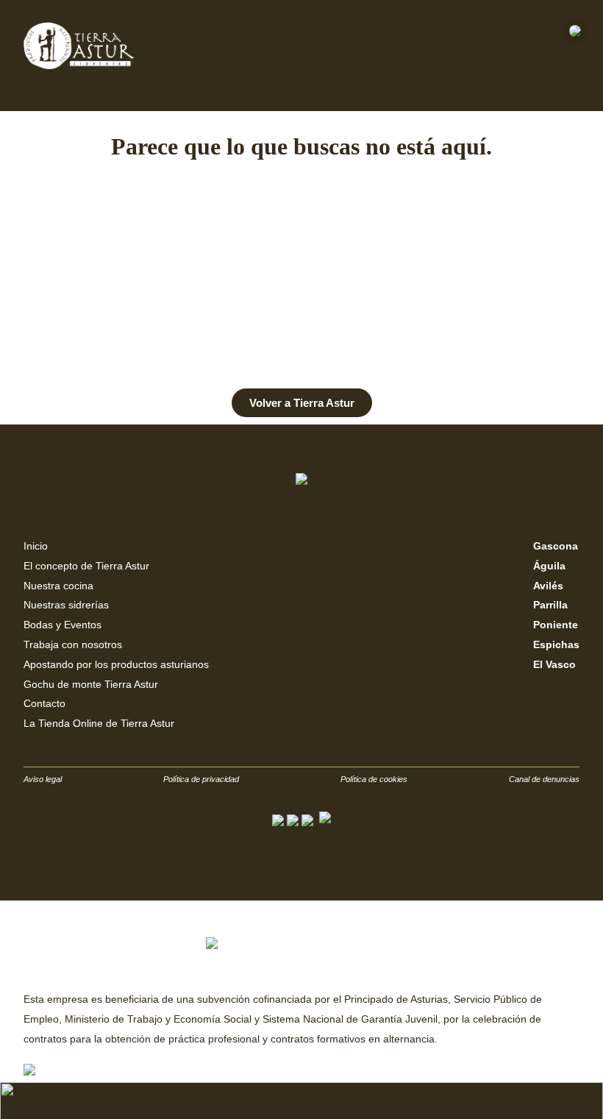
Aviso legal (43, 779)
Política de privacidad (201, 779)
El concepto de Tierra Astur (86, 566)
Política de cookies (373, 779)
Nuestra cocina (58, 586)
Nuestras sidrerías (66, 605)
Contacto (44, 703)
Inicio (36, 546)
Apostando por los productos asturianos (116, 664)
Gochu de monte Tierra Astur (91, 684)
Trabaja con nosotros (73, 644)
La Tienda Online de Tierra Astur (99, 723)
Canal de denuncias (544, 779)
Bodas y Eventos (62, 624)
